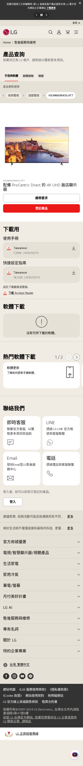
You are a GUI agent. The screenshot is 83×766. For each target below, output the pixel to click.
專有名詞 (11, 629)
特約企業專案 (14, 651)
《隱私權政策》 (59, 689)
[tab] (11, 76)
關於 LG (9, 640)
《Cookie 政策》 (12, 695)
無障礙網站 (55, 695)
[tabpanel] (41, 238)
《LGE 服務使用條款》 (32, 689)
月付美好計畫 (14, 596)
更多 (70, 516)
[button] (50, 32)
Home (7, 42)
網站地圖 (9, 689)
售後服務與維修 (25, 42)
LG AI (7, 607)
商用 (75, 23)
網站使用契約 (34, 695)
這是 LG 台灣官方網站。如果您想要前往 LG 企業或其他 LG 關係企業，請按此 (40, 719)
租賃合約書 (49, 702)
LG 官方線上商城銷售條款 (20, 702)
